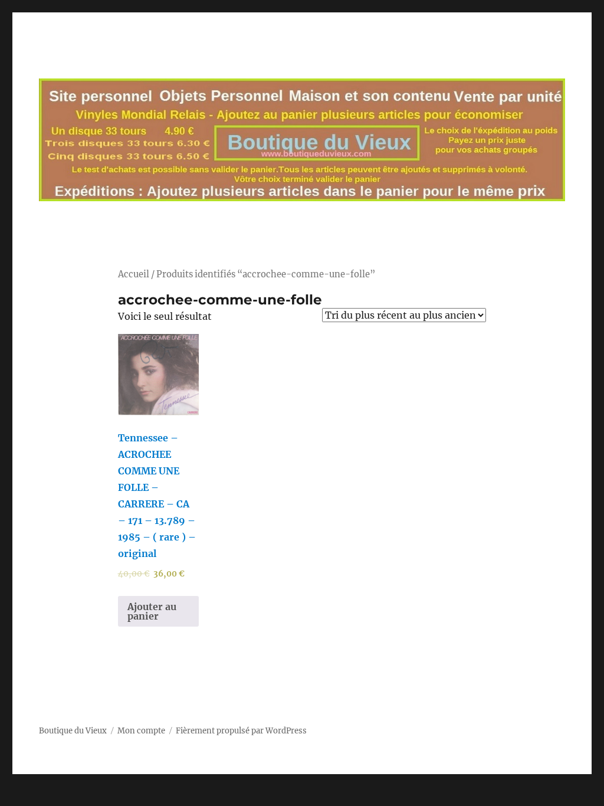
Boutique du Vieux (73, 731)
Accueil (133, 274)
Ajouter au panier (151, 611)
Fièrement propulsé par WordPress (241, 731)
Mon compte (141, 731)
